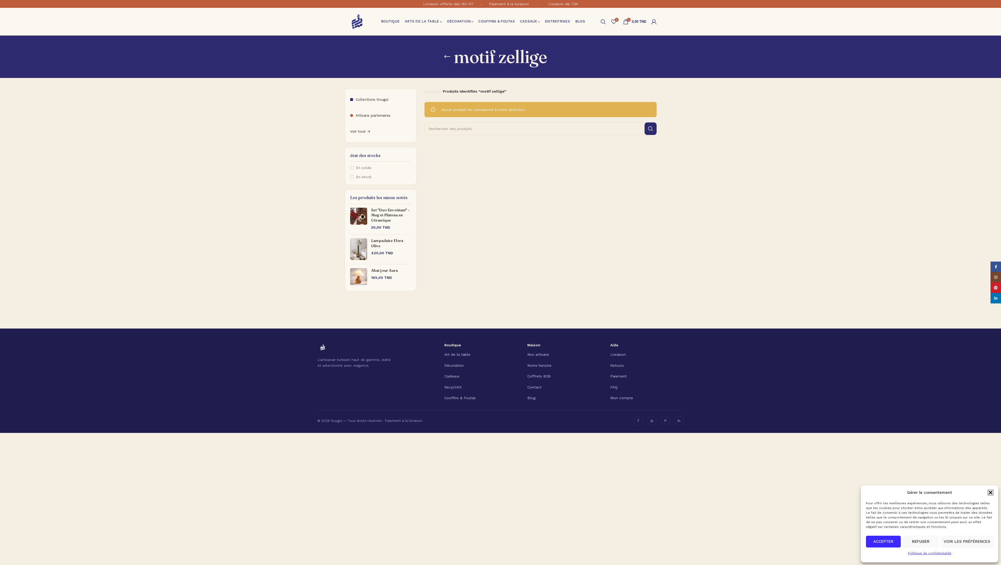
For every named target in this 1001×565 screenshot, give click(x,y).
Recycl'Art (453, 387)
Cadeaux (451, 376)
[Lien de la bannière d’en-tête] (500, 4)
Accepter (883, 541)
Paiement (618, 376)
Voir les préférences (967, 541)
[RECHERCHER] (651, 128)
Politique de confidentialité (929, 553)
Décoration (454, 365)
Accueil (430, 91)
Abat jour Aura (384, 270)
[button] (990, 492)
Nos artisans (538, 354)
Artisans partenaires (373, 115)
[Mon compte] (654, 21)
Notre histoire (539, 365)
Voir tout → (360, 131)
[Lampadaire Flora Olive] (358, 249)
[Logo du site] (357, 21)
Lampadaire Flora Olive (387, 243)
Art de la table (457, 354)
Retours (617, 365)
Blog (531, 398)
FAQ (614, 387)
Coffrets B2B (539, 376)
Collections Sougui (372, 99)
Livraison (618, 354)
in (679, 421)
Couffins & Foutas (460, 398)
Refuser (921, 541)
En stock (363, 177)
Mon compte (621, 398)
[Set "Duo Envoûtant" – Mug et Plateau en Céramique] (358, 219)
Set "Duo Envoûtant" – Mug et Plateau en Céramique (390, 215)
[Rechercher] (603, 21)
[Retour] (447, 57)
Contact (534, 387)
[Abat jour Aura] (358, 276)
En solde (363, 168)
